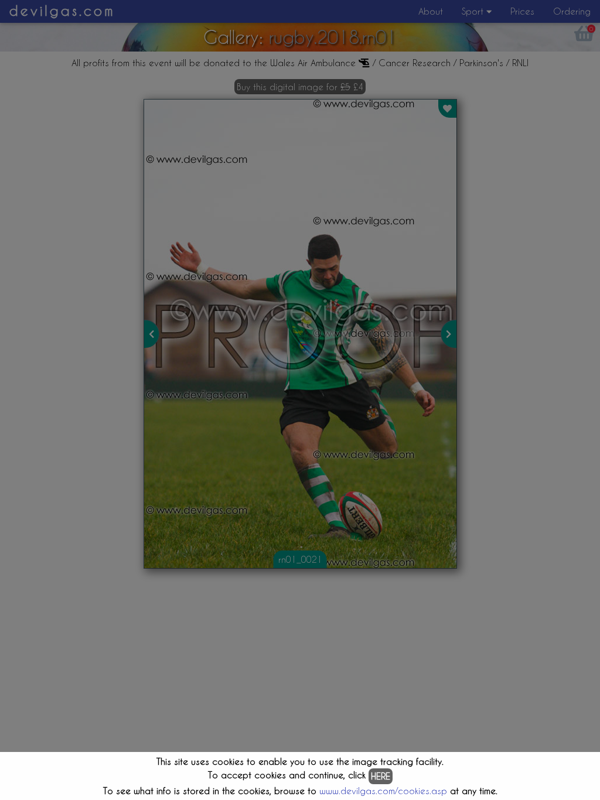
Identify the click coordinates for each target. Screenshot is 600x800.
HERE (380, 776)
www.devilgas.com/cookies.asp (383, 790)
